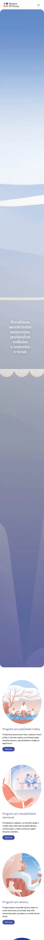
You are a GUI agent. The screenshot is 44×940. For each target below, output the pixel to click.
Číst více (8, 749)
